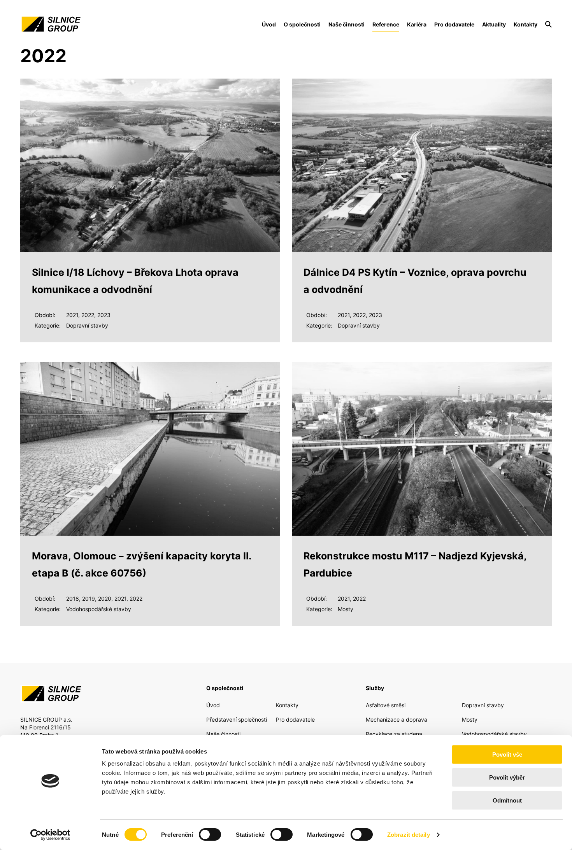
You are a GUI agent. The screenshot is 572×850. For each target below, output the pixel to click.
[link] (548, 24)
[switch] (210, 834)
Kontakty (525, 24)
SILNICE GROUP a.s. (50, 24)
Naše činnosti (346, 24)
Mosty (469, 719)
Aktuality (494, 24)
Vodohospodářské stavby (494, 734)
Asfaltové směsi (385, 705)
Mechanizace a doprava (396, 719)
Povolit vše (507, 754)
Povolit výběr (507, 777)
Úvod (269, 24)
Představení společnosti (236, 719)
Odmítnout (507, 800)
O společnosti (302, 24)
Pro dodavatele (454, 24)
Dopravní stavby (483, 705)
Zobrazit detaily (408, 834)
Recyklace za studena (394, 734)
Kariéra (416, 24)
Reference (385, 24)
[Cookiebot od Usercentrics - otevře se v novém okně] (50, 835)
